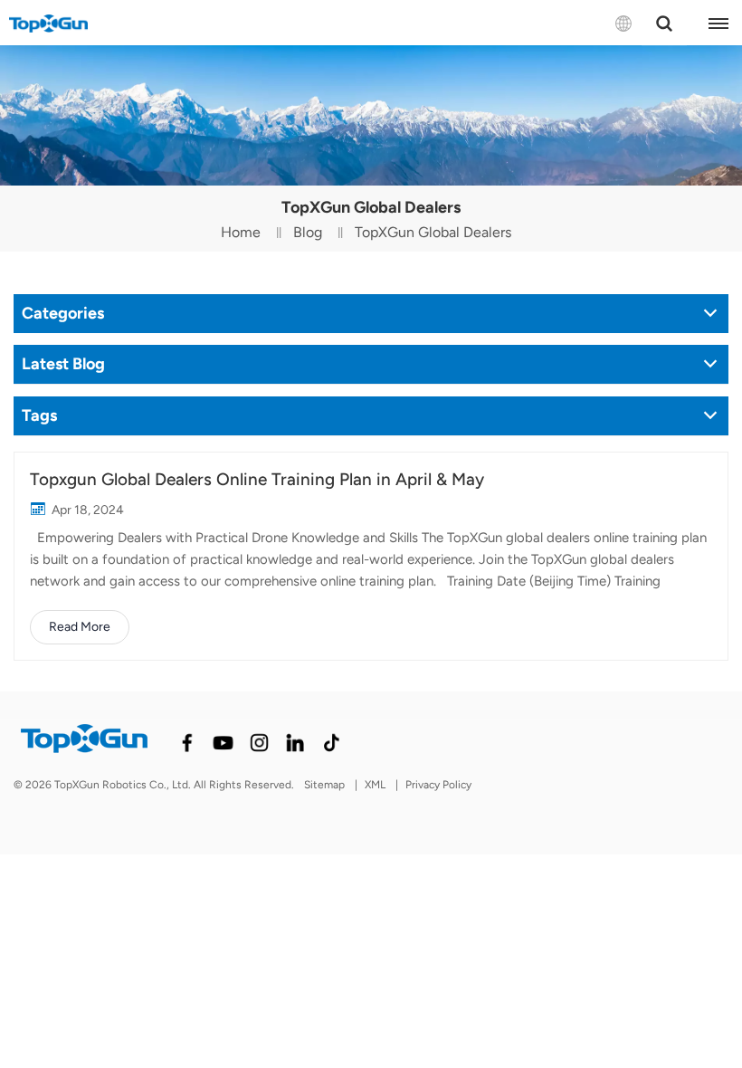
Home (241, 232)
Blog (307, 232)
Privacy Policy (438, 784)
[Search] (664, 23)
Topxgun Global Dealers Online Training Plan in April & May (257, 479)
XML (375, 784)
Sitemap (324, 784)
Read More (79, 626)
